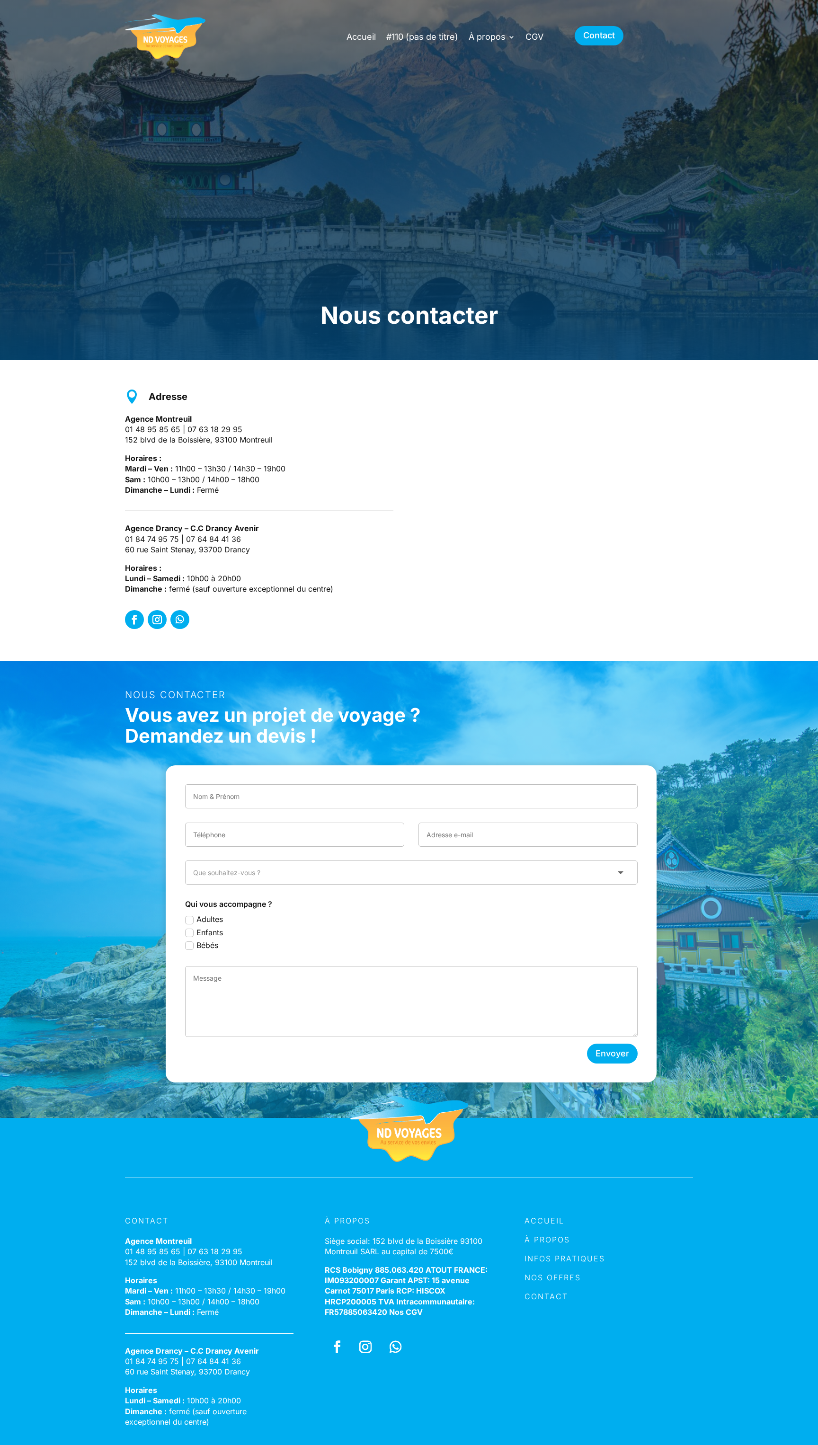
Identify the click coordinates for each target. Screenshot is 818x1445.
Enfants (209, 932)
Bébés (207, 945)
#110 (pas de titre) (422, 37)
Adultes (209, 919)
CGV (534, 37)
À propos (487, 37)
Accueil (361, 37)
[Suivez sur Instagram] (157, 619)
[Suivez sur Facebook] (134, 619)
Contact (599, 35)
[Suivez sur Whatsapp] (179, 619)
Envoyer (612, 1053)
